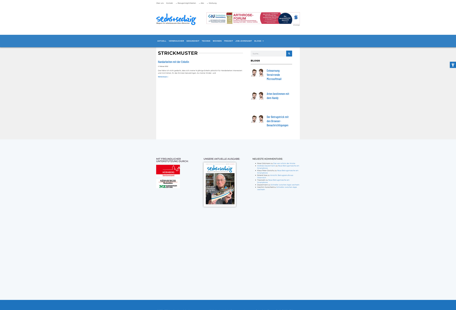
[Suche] (289, 54)
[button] (453, 65)
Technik (206, 41)
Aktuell (161, 41)
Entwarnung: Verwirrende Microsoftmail (274, 75)
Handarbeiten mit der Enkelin (173, 62)
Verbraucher (176, 41)
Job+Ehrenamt (243, 41)
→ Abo (201, 3)
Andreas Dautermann (266, 166)
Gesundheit (192, 41)
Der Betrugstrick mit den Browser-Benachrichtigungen (278, 121)
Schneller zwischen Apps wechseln (285, 185)
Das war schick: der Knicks (284, 163)
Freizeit (228, 41)
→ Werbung (212, 3)
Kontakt (169, 3)
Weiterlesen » (163, 77)
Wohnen (217, 41)
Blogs (257, 41)
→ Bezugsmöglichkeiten (186, 3)
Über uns (160, 3)
